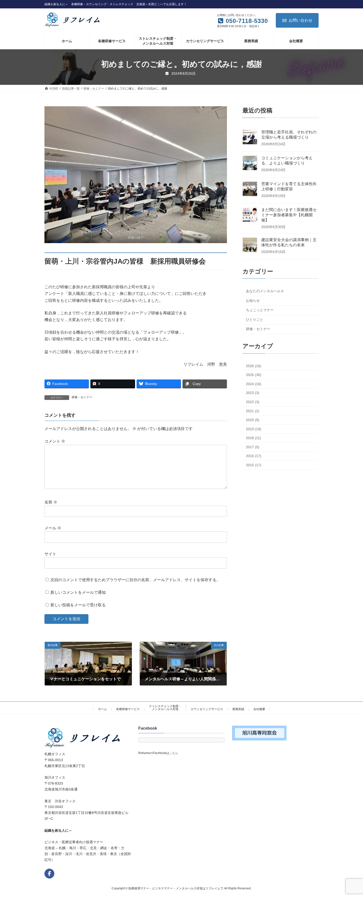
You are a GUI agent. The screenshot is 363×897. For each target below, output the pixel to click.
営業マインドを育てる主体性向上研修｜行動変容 (289, 186)
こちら (173, 753)
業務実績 (238, 709)
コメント (54, 441)
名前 (50, 502)
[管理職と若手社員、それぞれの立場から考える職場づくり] (249, 137)
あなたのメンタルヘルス (265, 291)
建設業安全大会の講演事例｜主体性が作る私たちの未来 (289, 242)
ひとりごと (254, 320)
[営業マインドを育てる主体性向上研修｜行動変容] (249, 189)
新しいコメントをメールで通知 (78, 592)
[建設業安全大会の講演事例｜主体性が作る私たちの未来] (249, 245)
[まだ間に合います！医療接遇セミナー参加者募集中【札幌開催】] (249, 215)
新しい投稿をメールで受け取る (78, 605)
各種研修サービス (128, 709)
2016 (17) (253, 456)
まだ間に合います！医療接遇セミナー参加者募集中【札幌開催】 (289, 215)
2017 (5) (252, 447)
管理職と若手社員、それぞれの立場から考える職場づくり (289, 134)
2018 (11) (253, 438)
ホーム (102, 709)
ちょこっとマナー (260, 310)
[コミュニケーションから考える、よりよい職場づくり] (249, 163)
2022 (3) (252, 402)
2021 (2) (252, 411)
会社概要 (259, 709)
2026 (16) (253, 366)
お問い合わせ (300, 20)
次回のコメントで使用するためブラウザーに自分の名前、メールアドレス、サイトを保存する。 (135, 579)
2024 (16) (253, 384)
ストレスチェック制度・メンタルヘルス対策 (165, 707)
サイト (50, 554)
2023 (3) (252, 393)
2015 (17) (253, 465)
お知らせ (253, 301)
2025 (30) (253, 375)
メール (52, 528)
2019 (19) (253, 429)
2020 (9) (252, 420)
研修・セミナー (82, 397)
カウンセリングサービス (207, 709)
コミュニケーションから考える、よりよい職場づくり (287, 160)
